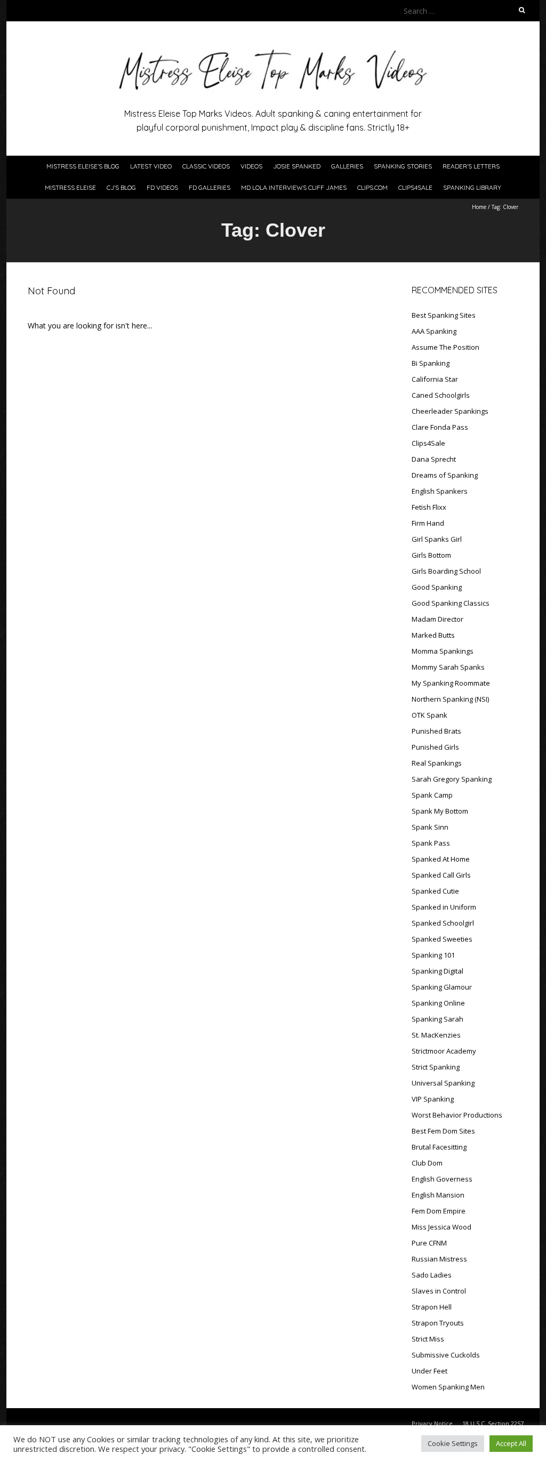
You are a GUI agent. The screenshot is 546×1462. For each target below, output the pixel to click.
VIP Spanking (433, 1099)
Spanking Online (438, 1003)
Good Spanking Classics (450, 603)
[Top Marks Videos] (273, 48)
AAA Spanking (434, 331)
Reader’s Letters (471, 166)
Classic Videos (206, 166)
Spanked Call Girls (441, 875)
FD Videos (162, 187)
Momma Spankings (442, 651)
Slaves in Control (439, 1291)
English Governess (442, 1179)
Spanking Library (472, 187)
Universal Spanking (443, 1083)
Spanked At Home (441, 859)
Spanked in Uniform (444, 907)
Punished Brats (436, 731)
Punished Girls (435, 747)
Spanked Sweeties (442, 939)
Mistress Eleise (70, 187)
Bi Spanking (430, 363)
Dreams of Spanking (445, 475)
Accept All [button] (511, 1443)
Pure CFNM (429, 1243)
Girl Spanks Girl (437, 539)
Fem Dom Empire (438, 1211)
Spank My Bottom (440, 811)
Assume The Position (445, 347)
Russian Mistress (439, 1259)
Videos (251, 166)
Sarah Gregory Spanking (452, 779)
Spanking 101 (433, 955)
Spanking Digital (437, 971)
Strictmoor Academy (444, 1051)
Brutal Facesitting (439, 1147)
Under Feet (429, 1371)
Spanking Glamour (442, 987)
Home (479, 207)
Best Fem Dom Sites (443, 1131)
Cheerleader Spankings (450, 411)
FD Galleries (209, 187)
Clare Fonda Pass (440, 427)
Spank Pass (431, 843)
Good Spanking (437, 587)
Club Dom (427, 1163)
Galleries (347, 166)
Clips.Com (372, 187)
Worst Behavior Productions (457, 1115)
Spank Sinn (430, 827)
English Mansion (438, 1195)
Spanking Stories (403, 166)
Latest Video (151, 166)
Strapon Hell (432, 1307)
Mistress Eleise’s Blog (82, 166)
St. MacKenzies (436, 1035)
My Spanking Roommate (451, 683)
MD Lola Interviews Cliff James (294, 187)
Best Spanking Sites (444, 315)
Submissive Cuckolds (446, 1355)
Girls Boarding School (446, 571)
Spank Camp (432, 795)
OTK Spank (429, 715)
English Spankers (440, 491)
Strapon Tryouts (438, 1323)
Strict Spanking (436, 1067)
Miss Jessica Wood (441, 1227)
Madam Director (437, 619)
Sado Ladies (432, 1275)
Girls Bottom (431, 555)
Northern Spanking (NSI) (450, 699)
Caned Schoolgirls (441, 395)
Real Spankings (437, 763)
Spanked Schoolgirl (443, 923)
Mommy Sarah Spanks (448, 667)
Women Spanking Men (448, 1387)
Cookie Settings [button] (453, 1443)
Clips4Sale (415, 187)
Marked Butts (433, 635)
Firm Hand (428, 523)
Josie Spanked (296, 166)
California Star (435, 379)
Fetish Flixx (429, 507)
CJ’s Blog (121, 187)
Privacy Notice (432, 1423)
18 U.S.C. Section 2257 (493, 1423)
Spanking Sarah (437, 1019)
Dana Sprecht (434, 459)
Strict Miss (428, 1339)
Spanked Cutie (435, 891)
